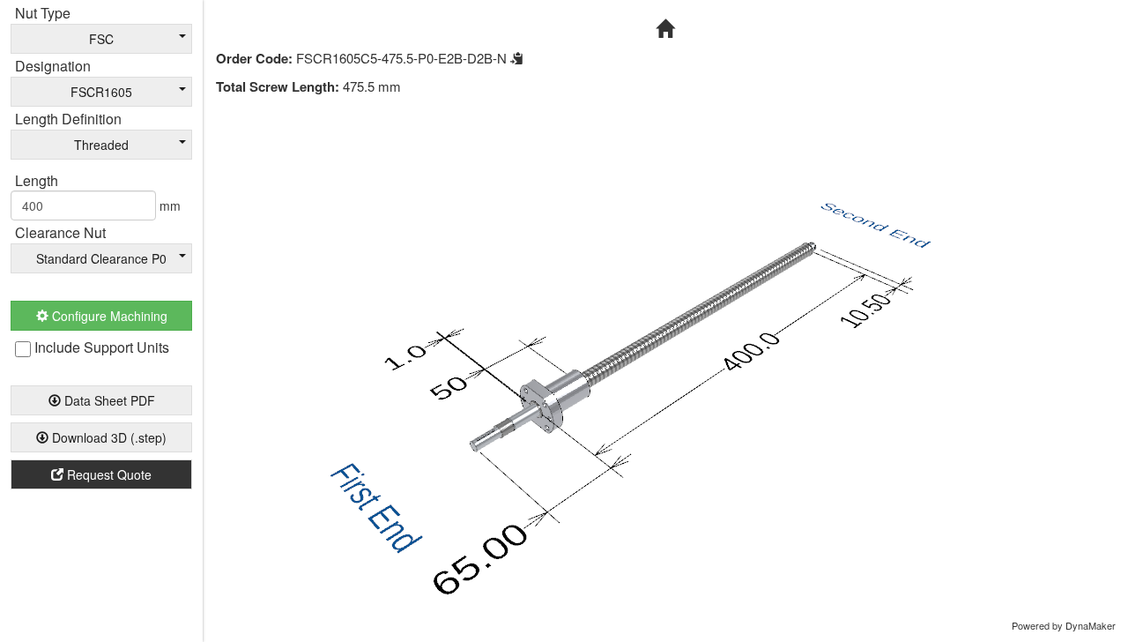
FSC (101, 39)
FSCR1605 (101, 92)
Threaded (101, 144)
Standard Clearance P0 (101, 258)
